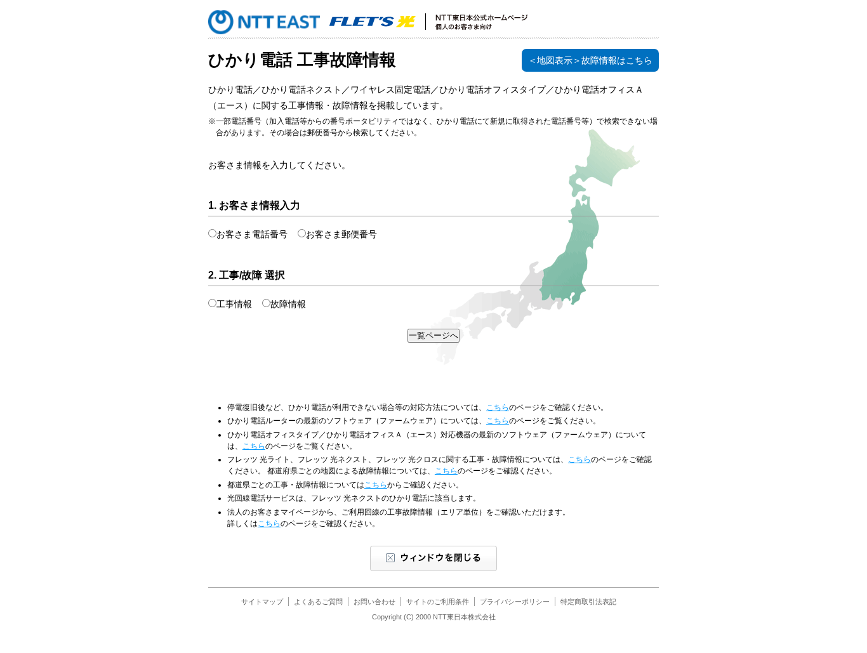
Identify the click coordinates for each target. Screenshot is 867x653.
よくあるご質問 (318, 601)
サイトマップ (262, 601)
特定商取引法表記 (588, 601)
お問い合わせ (374, 601)
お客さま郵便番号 (341, 234)
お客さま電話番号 (252, 234)
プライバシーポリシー (515, 601)
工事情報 (234, 304)
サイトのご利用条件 (437, 601)
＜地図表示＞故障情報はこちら (590, 60)
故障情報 (288, 304)
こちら (497, 407)
